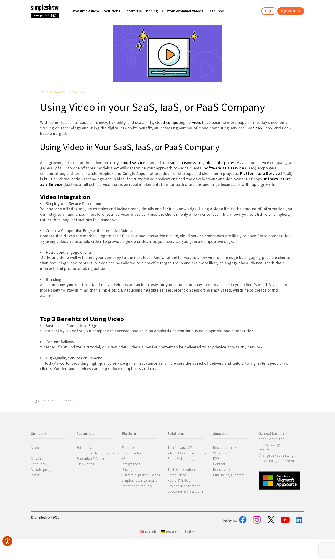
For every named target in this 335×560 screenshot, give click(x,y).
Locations (38, 464)
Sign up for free (290, 11)
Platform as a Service (260, 173)
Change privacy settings (277, 455)
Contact (219, 464)
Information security (137, 485)
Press (35, 475)
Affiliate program (43, 469)
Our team (38, 453)
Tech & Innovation (181, 469)
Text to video (132, 453)
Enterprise (84, 447)
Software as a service (224, 168)
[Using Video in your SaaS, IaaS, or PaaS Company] (167, 53)
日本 (191, 531)
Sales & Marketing (181, 458)
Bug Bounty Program (229, 475)
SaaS (257, 127)
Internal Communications (187, 453)
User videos (85, 464)
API (124, 458)
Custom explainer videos (141, 475)
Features (128, 447)
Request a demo (226, 469)
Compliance (177, 475)
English (150, 531)
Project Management (184, 485)
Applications (73, 400)
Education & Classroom (94, 458)
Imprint (264, 449)
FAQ (216, 458)
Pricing (127, 469)
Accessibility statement (276, 460)
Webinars (220, 453)
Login (268, 11)
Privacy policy (269, 444)
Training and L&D (180, 447)
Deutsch (171, 531)
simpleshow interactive (140, 480)
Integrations (131, 464)
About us (37, 447)
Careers (37, 458)
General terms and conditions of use (273, 436)
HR (170, 464)
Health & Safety (179, 480)
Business (50, 400)
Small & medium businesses (97, 453)
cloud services (134, 162)
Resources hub (224, 447)
